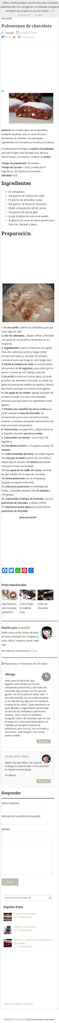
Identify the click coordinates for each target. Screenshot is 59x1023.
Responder (44, 741)
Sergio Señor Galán (17, 756)
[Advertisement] (27, 65)
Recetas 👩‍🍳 (10, 36)
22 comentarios (15, 917)
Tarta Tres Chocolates (25, 913)
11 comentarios (15, 946)
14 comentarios (15, 930)
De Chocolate (18, 1019)
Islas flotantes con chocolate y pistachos (9, 608)
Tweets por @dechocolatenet (18, 1003)
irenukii (10, 32)
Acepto (38, 14)
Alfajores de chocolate (25, 926)
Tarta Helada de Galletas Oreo (26, 608)
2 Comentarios (27, 36)
